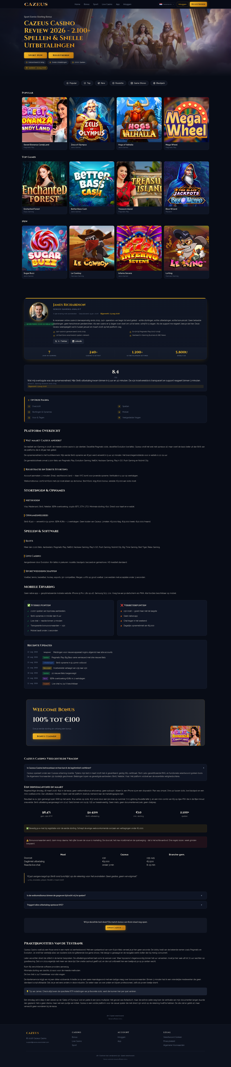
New (103, 83)
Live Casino (107, 4)
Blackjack (160, 83)
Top (89, 83)
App (118, 4)
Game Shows (140, 83)
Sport (95, 4)
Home (77, 4)
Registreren (198, 4)
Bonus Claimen (46, 736)
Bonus (86, 4)
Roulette (120, 83)
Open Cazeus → (115, 927)
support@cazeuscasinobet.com (37, 1042)
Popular (73, 83)
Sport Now (35, 55)
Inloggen (127, 4)
